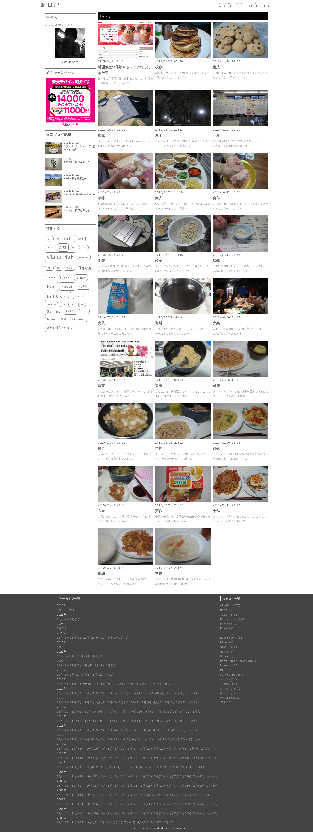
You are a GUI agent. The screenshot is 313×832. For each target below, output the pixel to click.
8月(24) (120, 758)
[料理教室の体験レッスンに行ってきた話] (125, 57)
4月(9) (134, 684)
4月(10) (169, 822)
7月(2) (124, 730)
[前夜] (240, 438)
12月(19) (63, 758)
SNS (82, 304)
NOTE (241, 6)
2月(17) (199, 776)
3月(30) (186, 776)
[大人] (182, 188)
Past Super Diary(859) (238, 661)
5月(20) (159, 804)
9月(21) (107, 748)
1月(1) (75, 619)
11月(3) (75, 684)
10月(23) (93, 785)
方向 (101, 511)
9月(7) (101, 739)
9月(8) (104, 822)
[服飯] (125, 125)
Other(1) (227, 656)
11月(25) (78, 822)
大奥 (216, 323)
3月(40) (186, 785)
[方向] (125, 501)
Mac (51, 286)
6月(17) (146, 748)
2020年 (62, 661)
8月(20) (120, 804)
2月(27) (194, 794)
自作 (216, 198)
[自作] (240, 188)
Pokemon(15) (229, 665)
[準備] (182, 563)
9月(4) (103, 711)
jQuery (67, 277)
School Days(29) (233, 674)
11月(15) (78, 794)
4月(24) (172, 758)
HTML (49, 268)
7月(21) (133, 785)
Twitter (51, 319)
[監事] (125, 375)
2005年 (62, 799)
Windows (78, 319)
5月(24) (159, 785)
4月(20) (172, 776)
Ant (81, 238)
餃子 (158, 260)
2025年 (62, 614)
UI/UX (63, 319)
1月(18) (200, 767)
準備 (158, 573)
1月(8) (199, 739)
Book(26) (227, 610)
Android (65, 238)
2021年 (62, 651)
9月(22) (107, 758)
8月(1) (86, 674)
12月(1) (62, 637)
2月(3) (183, 693)
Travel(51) (228, 684)
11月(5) (75, 693)
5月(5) (148, 721)
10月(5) (89, 739)
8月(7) (112, 693)
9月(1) (101, 637)
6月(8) (146, 794)
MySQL (83, 286)
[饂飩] (240, 250)
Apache (50, 247)
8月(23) (120, 785)
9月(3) (101, 693)
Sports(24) (228, 679)
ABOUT (225, 6)
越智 (216, 386)
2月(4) (156, 684)
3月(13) (180, 794)
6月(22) (143, 822)
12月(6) (62, 739)
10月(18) (93, 758)
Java (84, 268)
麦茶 (101, 323)
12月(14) (63, 804)
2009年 (62, 762)
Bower (75, 247)
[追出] (182, 375)
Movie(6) (227, 651)
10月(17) (93, 794)
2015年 (62, 707)
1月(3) (98, 656)
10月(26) (93, 804)
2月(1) (73, 610)
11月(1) (75, 637)
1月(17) (212, 785)
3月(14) (174, 739)
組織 (101, 573)
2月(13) (187, 767)
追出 (158, 386)
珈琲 (158, 323)
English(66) (229, 624)
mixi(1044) (228, 647)
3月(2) (171, 721)
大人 (158, 198)
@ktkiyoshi (70, 62)
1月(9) (206, 748)
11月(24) (78, 804)
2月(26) (199, 804)
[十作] (240, 501)
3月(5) (171, 693)
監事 (101, 386)
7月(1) (111, 684)
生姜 (101, 260)
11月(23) (78, 785)
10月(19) (93, 748)
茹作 (158, 511)
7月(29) (133, 758)
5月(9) (150, 767)
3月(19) (186, 804)
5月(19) (159, 748)
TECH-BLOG (260, 6)
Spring (53, 311)
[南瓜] (240, 57)
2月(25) (199, 813)
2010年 (62, 753)
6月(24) (136, 693)
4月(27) (172, 804)
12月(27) (63, 813)
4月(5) (158, 702)
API (63, 247)
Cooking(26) (229, 614)
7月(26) (133, 813)
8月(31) (116, 822)
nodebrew (51, 304)
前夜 (216, 448)
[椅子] (125, 438)
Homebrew (84, 257)
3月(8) (173, 711)
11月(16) (78, 776)
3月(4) (169, 730)
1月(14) (198, 711)
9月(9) (88, 684)
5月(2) (98, 674)
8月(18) (120, 794)
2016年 (62, 698)
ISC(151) (227, 633)
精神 (158, 448)
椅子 (101, 448)
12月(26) (63, 721)
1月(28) (212, 813)
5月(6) (147, 702)
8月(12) (113, 739)
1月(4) (194, 693)
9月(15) (107, 794)
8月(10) (120, 776)
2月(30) (199, 758)
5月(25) (159, 813)
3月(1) (62, 610)
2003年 (62, 818)
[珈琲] (182, 313)
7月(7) (124, 693)
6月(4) (137, 721)
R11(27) (226, 670)
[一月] (240, 125)
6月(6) (135, 730)
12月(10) (63, 711)
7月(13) (133, 794)
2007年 (62, 781)
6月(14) (146, 776)
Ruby (72, 304)
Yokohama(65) (230, 698)
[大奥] (240, 313)
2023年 (62, 633)
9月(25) (107, 785)
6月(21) (146, 785)
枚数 (158, 67)
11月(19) (78, 758)
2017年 (62, 688)
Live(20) (227, 642)
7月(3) (124, 702)
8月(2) (112, 702)
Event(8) (227, 628)
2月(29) (199, 785)
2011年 (62, 744)
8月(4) (88, 665)
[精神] (182, 438)
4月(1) (86, 656)
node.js (79, 296)
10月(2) (89, 693)
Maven (67, 286)
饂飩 (216, 260)
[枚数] (182, 57)
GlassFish (60, 257)
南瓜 (216, 67)
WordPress (59, 328)
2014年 (62, 716)
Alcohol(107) (230, 605)
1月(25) (212, 776)
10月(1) (89, 637)
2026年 (62, 605)
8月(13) (115, 767)
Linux (81, 277)
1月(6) (192, 730)
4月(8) (160, 693)
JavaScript (53, 277)
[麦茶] (125, 313)
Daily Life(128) (233, 619)
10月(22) (93, 776)
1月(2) (62, 628)
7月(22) (133, 776)
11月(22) (78, 813)
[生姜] (125, 250)
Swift (70, 311)
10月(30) (93, 813)
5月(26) (159, 776)
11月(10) (78, 748)
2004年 (62, 808)
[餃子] (182, 250)
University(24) (232, 688)
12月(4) (62, 684)
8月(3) (114, 721)
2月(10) (187, 739)
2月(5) (181, 702)
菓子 (158, 135)
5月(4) (148, 693)
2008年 (62, 771)
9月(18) (107, 804)
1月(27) (212, 804)
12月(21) (63, 776)
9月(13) (102, 767)
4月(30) (172, 785)
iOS (58, 268)
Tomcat (84, 311)
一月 (216, 135)
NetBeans (58, 296)
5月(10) (149, 739)
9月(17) (107, 776)
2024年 (62, 624)
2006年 (62, 790)
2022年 (62, 642)
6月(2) (135, 702)
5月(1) (112, 637)
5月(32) (159, 758)
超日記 (51, 5)
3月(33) (186, 758)
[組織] (125, 563)
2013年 (62, 725)
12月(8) (62, 767)
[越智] (240, 375)
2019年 (62, 670)
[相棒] (125, 188)
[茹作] (182, 501)
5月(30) (156, 822)
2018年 (62, 679)
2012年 (62, 734)
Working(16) (229, 693)
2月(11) (185, 711)
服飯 (101, 135)
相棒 (101, 198)
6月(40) (146, 758)
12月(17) (63, 794)
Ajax (49, 238)
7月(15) (130, 822)
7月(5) (126, 739)
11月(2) (62, 619)
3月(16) (174, 767)
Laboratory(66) (232, 637)
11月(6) (77, 721)
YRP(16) (226, 702)
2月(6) (195, 748)
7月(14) (133, 748)
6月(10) (138, 711)
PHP (63, 304)
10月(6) (90, 711)
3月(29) (186, 813)
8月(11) (120, 748)
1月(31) (207, 794)
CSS (85, 247)
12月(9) (62, 693)
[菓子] (182, 125)
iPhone (69, 268)
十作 (216, 511)
